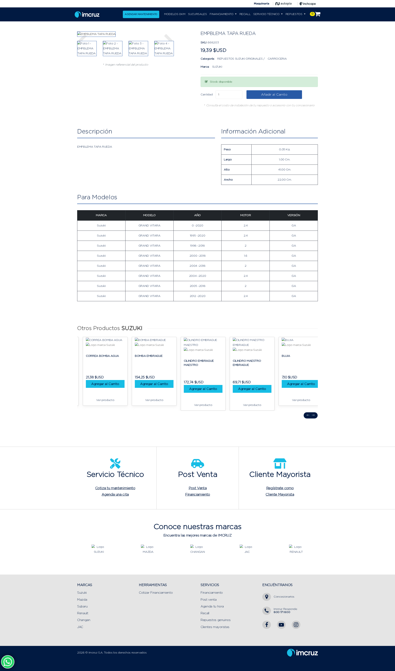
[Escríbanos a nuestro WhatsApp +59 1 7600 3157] (7, 661)
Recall (205, 613)
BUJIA (280, 356)
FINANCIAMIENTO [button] (222, 14)
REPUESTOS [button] (294, 14)
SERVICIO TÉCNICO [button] (266, 14)
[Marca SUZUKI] (99, 549)
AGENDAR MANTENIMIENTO (141, 14)
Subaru (82, 606)
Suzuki (82, 592)
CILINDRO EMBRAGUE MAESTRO (193, 362)
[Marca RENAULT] (296, 549)
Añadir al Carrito (274, 94)
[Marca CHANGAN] (197, 549)
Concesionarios (284, 596)
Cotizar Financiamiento (156, 592)
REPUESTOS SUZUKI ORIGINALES (240, 58)
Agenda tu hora (212, 606)
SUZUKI (217, 66)
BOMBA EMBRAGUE (143, 356)
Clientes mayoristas (215, 627)
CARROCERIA (277, 58)
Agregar (100, 384)
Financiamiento (212, 592)
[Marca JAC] (247, 549)
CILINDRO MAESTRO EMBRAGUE (241, 362)
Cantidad (207, 94)
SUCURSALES (197, 14)
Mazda (82, 599)
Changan (83, 620)
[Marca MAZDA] (148, 549)
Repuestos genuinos (216, 620)
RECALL (245, 14)
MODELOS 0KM (174, 14)
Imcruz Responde (285, 611)
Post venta (209, 599)
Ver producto (100, 400)
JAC (80, 627)
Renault (82, 613)
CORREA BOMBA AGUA (96, 356)
